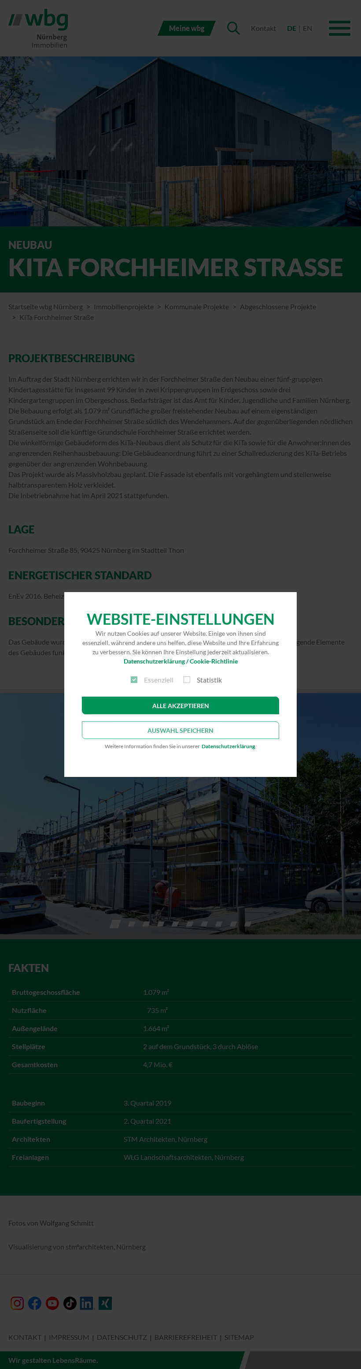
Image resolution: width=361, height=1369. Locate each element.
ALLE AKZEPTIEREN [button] (180, 705)
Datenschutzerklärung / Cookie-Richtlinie (181, 661)
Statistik (209, 679)
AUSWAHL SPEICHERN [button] (180, 730)
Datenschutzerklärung (228, 746)
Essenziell (158, 679)
